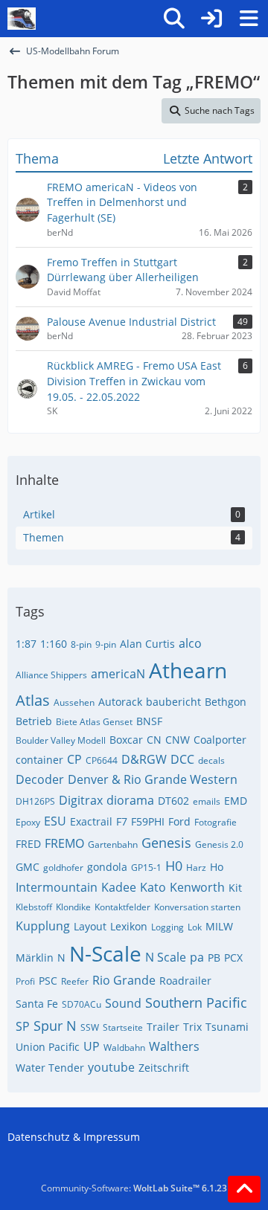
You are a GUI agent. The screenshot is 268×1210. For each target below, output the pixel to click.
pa (197, 957)
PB (214, 957)
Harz (196, 867)
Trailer (163, 1027)
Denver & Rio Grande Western (152, 779)
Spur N (55, 1025)
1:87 (26, 644)
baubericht (173, 702)
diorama (130, 800)
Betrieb (34, 721)
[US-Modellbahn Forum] (21, 18)
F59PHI (148, 821)
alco (190, 643)
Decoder (40, 779)
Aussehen (74, 702)
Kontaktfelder (122, 907)
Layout (90, 926)
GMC (27, 867)
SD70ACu (81, 1004)
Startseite (123, 1027)
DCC (182, 759)
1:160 (53, 644)
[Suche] (174, 18)
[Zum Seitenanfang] (244, 1189)
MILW (219, 926)
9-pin (105, 644)
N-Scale (105, 953)
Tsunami (227, 1027)
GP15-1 (146, 867)
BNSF (149, 721)
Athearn (188, 670)
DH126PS (35, 801)
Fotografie (215, 822)
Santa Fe (37, 1004)
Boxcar (126, 740)
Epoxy (28, 822)
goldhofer (63, 867)
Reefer (75, 981)
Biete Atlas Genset (94, 721)
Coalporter (220, 740)
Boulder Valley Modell (61, 740)
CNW (177, 740)
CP (74, 759)
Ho (216, 867)
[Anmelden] (211, 18)
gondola (107, 867)
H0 (173, 866)
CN (154, 740)
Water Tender (50, 1068)
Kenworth (197, 887)
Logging (167, 927)
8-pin (81, 644)
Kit (235, 888)
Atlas (33, 700)
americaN (118, 674)
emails (206, 801)
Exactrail (91, 821)
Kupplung (43, 926)
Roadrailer (185, 981)
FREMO (64, 843)
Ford (179, 821)
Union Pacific (48, 1047)
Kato (153, 887)
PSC (48, 981)
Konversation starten (197, 907)
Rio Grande (124, 980)
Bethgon (225, 702)
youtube (111, 1067)
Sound (123, 1003)
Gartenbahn (113, 844)
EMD (235, 801)
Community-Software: (134, 1188)
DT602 (173, 801)
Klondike (73, 907)
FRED (28, 844)
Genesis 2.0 (219, 844)
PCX (233, 957)
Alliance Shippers (51, 675)
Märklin (35, 957)
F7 (121, 821)
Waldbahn (124, 1047)
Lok (195, 927)
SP (23, 1026)
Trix (192, 1027)
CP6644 (102, 760)
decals (211, 760)
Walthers (174, 1046)
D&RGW (144, 759)
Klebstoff (34, 907)
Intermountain (57, 887)
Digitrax (81, 800)
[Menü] (249, 18)
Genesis (166, 843)
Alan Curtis (147, 644)
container (39, 760)
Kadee (118, 887)
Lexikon (128, 926)
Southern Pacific (196, 1002)
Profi (25, 981)
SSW (89, 1027)
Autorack (120, 702)
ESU (55, 821)
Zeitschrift (163, 1068)
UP (91, 1046)
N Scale (165, 957)
